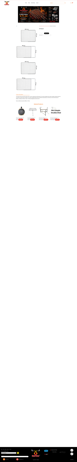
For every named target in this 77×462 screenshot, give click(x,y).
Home (26, 2)
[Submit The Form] (22, 453)
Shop (29, 2)
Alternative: (2, 455)
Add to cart (46, 33)
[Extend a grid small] (27, 35)
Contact (37, 2)
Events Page (33, 2)
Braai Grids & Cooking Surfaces (45, 26)
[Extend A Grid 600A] (27, 51)
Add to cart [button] (20, 119)
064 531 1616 (7, 459)
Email (2, 451)
